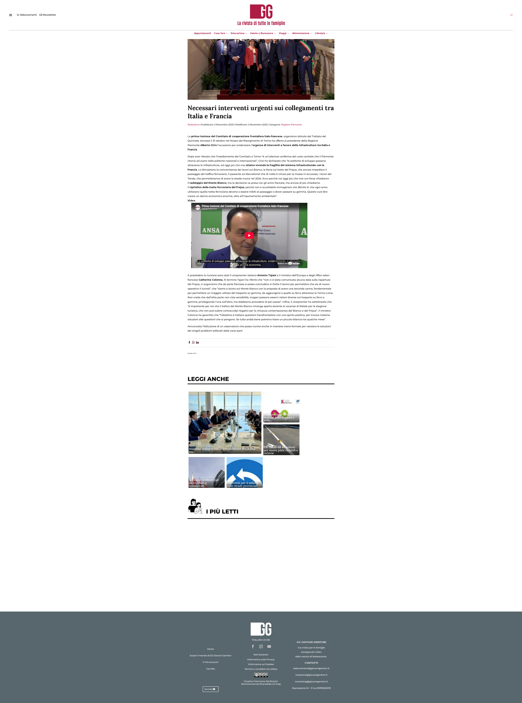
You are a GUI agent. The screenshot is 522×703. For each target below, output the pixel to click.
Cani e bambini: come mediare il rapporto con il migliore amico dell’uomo (236, 571)
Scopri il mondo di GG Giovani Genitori (210, 655)
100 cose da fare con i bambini (208, 587)
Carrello (210, 668)
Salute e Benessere (261, 33)
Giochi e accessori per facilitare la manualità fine (221, 529)
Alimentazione (300, 33)
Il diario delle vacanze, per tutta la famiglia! (217, 562)
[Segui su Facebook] (252, 646)
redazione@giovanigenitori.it (311, 675)
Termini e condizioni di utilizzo (261, 669)
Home (210, 649)
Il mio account (210, 662)
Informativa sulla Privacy (261, 659)
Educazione (238, 33)
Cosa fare (219, 33)
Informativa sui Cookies (261, 664)
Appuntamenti (202, 33)
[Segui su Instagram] (261, 646)
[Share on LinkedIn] (197, 342)
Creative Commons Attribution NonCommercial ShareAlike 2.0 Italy (261, 682)
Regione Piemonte (291, 124)
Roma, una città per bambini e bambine (214, 554)
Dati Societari (261, 654)
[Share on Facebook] (189, 342)
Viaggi (282, 33)
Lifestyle (320, 33)
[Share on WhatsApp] (193, 342)
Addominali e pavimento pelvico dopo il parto (218, 537)
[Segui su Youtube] (269, 646)
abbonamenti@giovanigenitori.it (311, 668)
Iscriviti (208, 689)
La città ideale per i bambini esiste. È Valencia (218, 579)
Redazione (193, 124)
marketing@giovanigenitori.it (311, 681)
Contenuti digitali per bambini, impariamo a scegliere (224, 546)
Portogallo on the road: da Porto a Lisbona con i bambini (225, 596)
